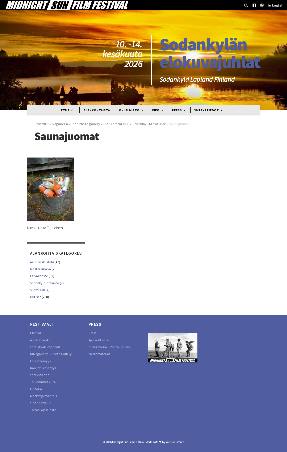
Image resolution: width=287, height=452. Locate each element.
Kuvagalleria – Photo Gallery (51, 354)
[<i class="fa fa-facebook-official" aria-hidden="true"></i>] (254, 5)
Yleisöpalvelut (40, 403)
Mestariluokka (40, 269)
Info (156, 110)
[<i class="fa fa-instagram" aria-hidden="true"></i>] (261, 5)
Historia (36, 389)
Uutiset (35, 297)
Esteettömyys (40, 361)
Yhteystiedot (207, 110)
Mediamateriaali (100, 354)
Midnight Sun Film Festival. (128, 442)
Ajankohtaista (97, 110)
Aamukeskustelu (42, 262)
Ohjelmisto (129, 110)
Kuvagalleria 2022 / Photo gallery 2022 (78, 124)
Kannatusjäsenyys (43, 368)
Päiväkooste (39, 276)
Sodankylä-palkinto (44, 283)
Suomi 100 (37, 290)
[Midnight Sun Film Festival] (67, 5)
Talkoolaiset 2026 (43, 382)
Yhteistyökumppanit (45, 347)
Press (177, 110)
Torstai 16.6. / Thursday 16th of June (139, 124)
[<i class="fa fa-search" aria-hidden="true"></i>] (246, 5)
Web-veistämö (175, 442)
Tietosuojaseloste (43, 410)
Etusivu (68, 110)
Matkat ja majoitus (43, 396)
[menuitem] (275, 5)
